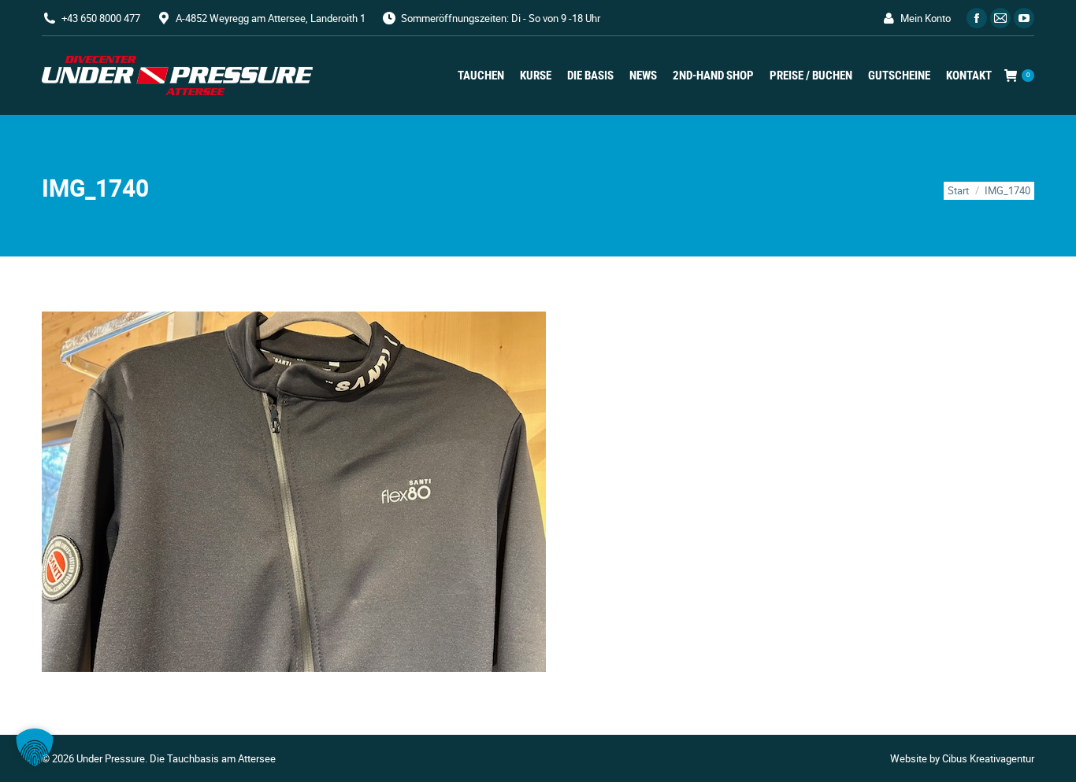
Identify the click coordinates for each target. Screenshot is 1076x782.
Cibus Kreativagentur (988, 758)
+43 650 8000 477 (100, 18)
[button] (34, 747)
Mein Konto (925, 18)
